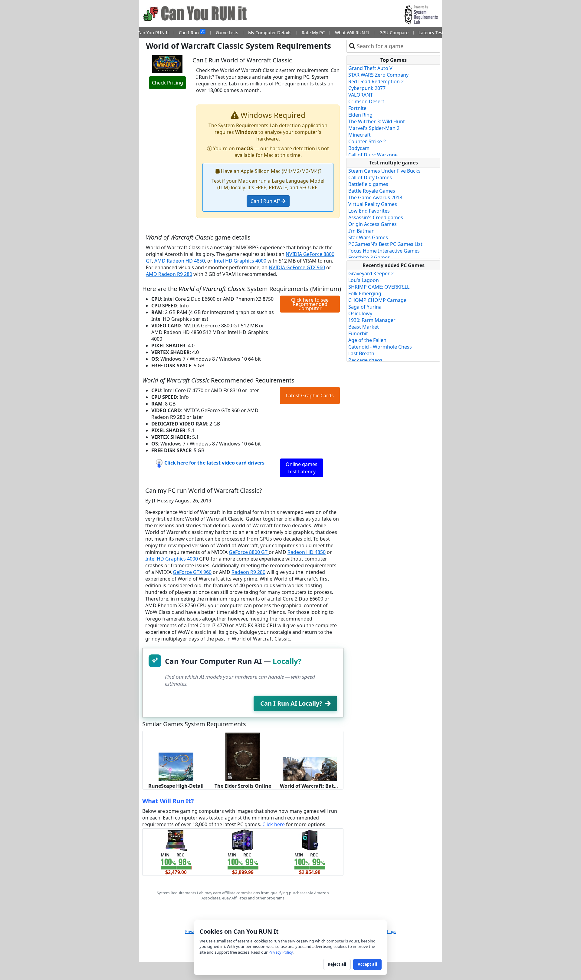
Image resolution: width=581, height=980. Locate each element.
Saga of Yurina (365, 306)
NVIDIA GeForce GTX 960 (297, 267)
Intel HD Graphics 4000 (240, 260)
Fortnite (357, 108)
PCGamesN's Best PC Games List (385, 244)
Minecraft (359, 134)
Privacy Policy (280, 952)
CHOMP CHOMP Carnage (377, 300)
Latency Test (431, 32)
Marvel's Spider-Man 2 (373, 128)
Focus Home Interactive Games (384, 250)
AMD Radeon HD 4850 (179, 260)
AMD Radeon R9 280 (169, 274)
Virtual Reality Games (372, 204)
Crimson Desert (366, 101)
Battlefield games (368, 184)
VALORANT (360, 94)
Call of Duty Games (370, 177)
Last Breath (361, 353)
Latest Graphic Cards (310, 395)
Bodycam (358, 148)
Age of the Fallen (367, 340)
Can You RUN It (153, 32)
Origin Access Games (372, 224)
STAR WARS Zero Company (378, 74)
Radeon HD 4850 (306, 552)
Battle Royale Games (371, 190)
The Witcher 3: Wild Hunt (376, 121)
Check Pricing (167, 82)
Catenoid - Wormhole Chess (380, 346)
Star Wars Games (368, 237)
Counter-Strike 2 (367, 141)
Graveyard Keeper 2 (371, 273)
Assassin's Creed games (375, 217)
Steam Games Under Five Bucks (384, 170)
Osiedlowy (360, 313)
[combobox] (397, 46)
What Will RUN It (352, 32)
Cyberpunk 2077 (367, 88)
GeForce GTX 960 (192, 572)
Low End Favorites (369, 210)
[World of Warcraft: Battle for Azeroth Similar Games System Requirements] (310, 768)
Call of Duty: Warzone (373, 154)
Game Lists (227, 32)
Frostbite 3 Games (369, 257)
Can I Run (191, 32)
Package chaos (365, 360)
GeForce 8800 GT (249, 552)
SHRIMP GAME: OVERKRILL (378, 286)
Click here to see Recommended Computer (310, 304)
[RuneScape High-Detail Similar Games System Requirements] (176, 766)
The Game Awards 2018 (375, 197)
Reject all (337, 964)
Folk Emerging (364, 293)
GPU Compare (394, 32)
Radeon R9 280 (248, 572)
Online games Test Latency (301, 468)
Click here (273, 824)
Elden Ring (360, 114)
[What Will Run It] (176, 839)
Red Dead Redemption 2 (376, 81)
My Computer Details (269, 32)
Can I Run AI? (266, 201)
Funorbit (358, 333)
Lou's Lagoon (363, 280)
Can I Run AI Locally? (291, 703)
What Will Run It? (168, 801)
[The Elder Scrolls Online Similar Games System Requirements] (242, 756)
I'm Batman (361, 230)
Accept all (367, 964)
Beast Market (363, 326)
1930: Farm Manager (372, 320)
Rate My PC (313, 32)
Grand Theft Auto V (370, 68)
